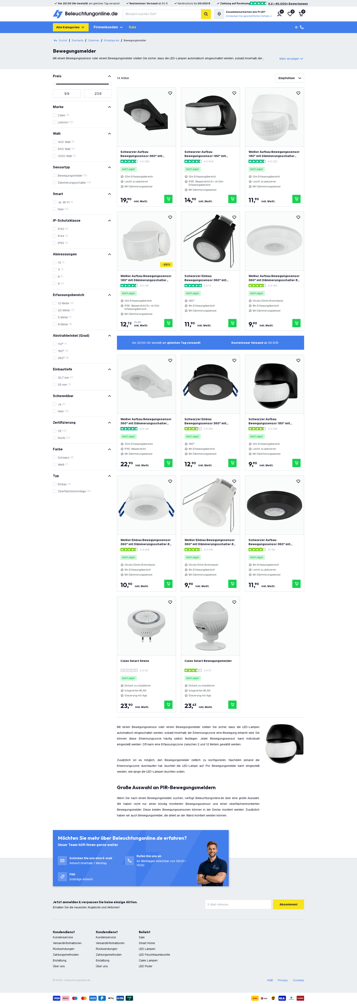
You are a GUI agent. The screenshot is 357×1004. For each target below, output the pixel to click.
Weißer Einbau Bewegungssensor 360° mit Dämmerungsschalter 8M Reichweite (210, 542)
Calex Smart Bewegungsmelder (208, 661)
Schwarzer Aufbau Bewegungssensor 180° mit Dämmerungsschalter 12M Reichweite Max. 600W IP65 (205, 154)
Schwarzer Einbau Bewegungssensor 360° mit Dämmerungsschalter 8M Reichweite (205, 278)
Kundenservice (63, 937)
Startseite (77, 40)
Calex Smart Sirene (134, 661)
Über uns (59, 966)
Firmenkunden (106, 27)
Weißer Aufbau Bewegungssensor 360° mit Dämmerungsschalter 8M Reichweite (274, 278)
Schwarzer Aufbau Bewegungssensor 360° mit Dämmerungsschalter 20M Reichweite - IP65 (141, 154)
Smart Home (147, 943)
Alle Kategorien (68, 27)
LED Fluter (145, 966)
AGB (270, 980)
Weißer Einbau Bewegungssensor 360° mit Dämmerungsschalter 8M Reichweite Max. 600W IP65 (146, 542)
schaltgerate (111, 40)
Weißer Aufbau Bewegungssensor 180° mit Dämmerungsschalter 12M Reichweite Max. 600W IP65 (145, 278)
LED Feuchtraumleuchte (154, 954)
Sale (132, 27)
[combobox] (162, 14)
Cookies (298, 980)
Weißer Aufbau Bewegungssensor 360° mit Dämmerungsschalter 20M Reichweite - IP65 (145, 421)
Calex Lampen (148, 960)
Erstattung (59, 960)
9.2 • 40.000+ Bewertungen (288, 3)
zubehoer (93, 40)
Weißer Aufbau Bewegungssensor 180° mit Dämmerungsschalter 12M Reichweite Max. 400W (274, 154)
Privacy (283, 980)
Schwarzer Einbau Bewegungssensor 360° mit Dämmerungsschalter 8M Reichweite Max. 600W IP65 (205, 421)
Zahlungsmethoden (66, 954)
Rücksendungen (63, 949)
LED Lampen (147, 949)
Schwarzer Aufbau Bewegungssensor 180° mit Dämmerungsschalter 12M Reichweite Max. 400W (269, 421)
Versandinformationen (67, 943)
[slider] (54, 84)
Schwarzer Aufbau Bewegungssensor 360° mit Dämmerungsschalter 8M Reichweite (269, 542)
